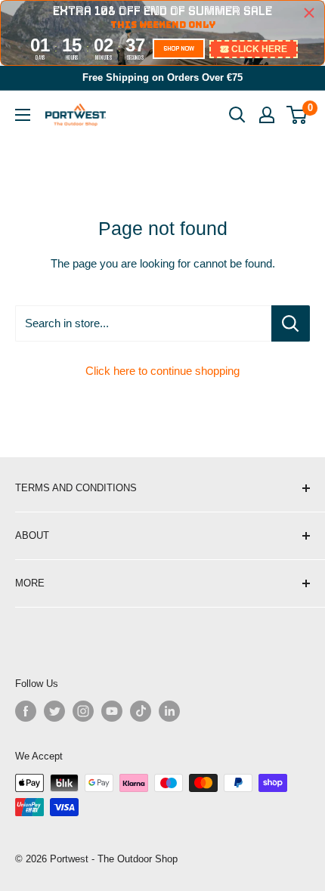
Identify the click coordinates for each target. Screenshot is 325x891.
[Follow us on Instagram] (83, 711)
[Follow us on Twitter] (54, 711)
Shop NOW (178, 48)
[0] (297, 115)
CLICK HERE (259, 49)
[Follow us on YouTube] (111, 711)
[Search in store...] (290, 323)
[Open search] (237, 115)
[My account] (266, 115)
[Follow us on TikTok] (140, 711)
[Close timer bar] (309, 13)
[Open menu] (22, 115)
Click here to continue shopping (162, 370)
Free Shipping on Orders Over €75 (162, 77)
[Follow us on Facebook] (25, 711)
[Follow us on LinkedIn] (169, 711)
